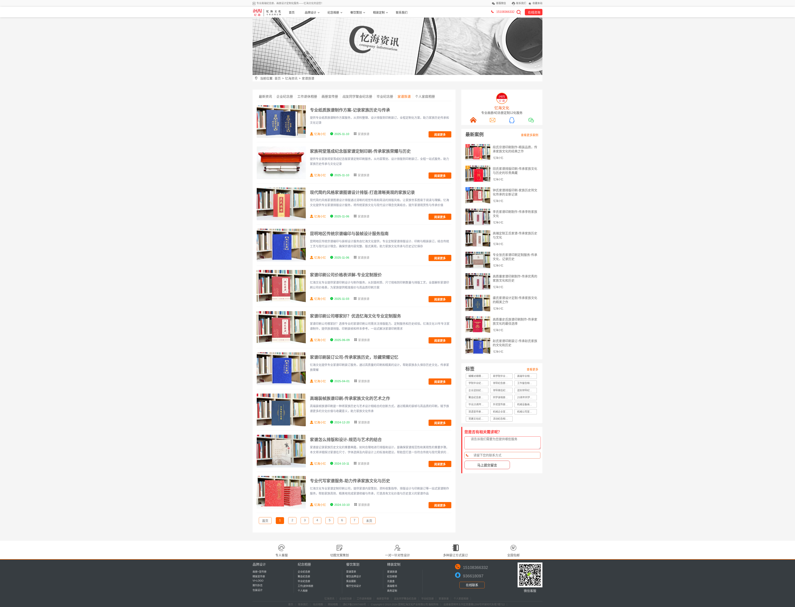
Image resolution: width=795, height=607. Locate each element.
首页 (292, 12)
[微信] (531, 120)
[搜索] (519, 12)
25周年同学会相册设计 (527, 397)
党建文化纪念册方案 (478, 418)
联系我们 (521, 3)
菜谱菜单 (351, 571)
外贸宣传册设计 (501, 404)
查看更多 (532, 369)
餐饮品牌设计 (353, 576)
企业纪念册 (284, 96)
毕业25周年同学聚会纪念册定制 (478, 404)
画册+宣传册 (259, 571)
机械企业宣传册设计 (503, 411)
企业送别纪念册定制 (478, 390)
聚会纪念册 (304, 576)
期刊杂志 (258, 585)
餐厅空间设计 (353, 586)
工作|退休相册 (305, 586)
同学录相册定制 (501, 397)
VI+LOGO (258, 580)
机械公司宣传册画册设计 (527, 411)
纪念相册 (333, 12)
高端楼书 (392, 586)
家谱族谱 (308, 78)
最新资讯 (265, 96)
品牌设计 (310, 12)
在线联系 (472, 585)
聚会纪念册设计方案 (478, 397)
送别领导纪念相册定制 (527, 390)
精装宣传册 (259, 576)
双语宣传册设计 (477, 411)
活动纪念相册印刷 (503, 418)
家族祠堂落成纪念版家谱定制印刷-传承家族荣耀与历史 (360, 151)
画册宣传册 (330, 96)
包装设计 (258, 590)
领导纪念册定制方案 (503, 383)
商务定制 (392, 590)
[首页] (473, 120)
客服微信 (501, 3)
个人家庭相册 (425, 96)
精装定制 (379, 12)
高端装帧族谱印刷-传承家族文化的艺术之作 (350, 398)
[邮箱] (492, 120)
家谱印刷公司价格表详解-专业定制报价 (346, 275)
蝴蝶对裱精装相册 (478, 376)
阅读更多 (440, 134)
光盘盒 (391, 581)
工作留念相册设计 (527, 383)
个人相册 (303, 590)
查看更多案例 (529, 135)
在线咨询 (534, 12)
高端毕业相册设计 (527, 376)
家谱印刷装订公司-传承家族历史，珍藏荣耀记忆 (354, 357)
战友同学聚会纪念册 (357, 96)
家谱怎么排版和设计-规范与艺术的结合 (346, 439)
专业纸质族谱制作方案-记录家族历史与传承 (350, 110)
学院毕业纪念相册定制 (478, 383)
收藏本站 (537, 3)
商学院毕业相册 (501, 376)
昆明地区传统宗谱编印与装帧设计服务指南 (349, 233)
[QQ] (511, 120)
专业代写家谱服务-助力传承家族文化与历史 (350, 481)
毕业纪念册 (385, 96)
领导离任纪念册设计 (503, 390)
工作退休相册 (307, 96)
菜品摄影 (351, 581)
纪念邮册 (392, 576)
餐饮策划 (356, 12)
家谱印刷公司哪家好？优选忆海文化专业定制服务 (355, 316)
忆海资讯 (291, 78)
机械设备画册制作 (527, 404)
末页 (369, 521)
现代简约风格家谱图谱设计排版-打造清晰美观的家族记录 (362, 192)
